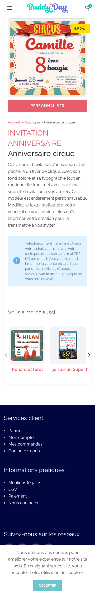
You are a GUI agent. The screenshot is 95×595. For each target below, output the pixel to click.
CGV (12, 489)
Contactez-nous (24, 450)
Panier (14, 430)
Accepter (47, 585)
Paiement (17, 496)
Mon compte (21, 437)
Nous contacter (23, 502)
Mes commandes (25, 444)
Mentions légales (24, 482)
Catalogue (31, 122)
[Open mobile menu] (9, 8)
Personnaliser (47, 106)
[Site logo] (47, 7)
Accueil (14, 122)
